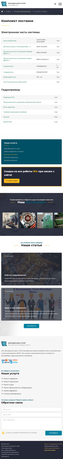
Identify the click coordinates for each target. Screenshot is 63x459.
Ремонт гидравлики (11, 378)
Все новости (31, 326)
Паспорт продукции (11, 157)
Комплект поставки (10, 154)
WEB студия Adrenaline (51, 448)
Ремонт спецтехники (11, 381)
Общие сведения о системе (13, 151)
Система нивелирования (12, 394)
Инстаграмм (36, 202)
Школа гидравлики (10, 391)
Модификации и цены (12, 148)
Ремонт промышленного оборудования (18, 387)
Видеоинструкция (10, 160)
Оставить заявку (12, 181)
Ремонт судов (8, 384)
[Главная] (2, 11)
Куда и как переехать (15, 308)
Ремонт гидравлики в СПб (53, 444)
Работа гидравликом (15, 275)
